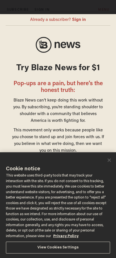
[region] (58, 205)
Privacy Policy (66, 236)
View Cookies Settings (58, 247)
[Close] (109, 160)
